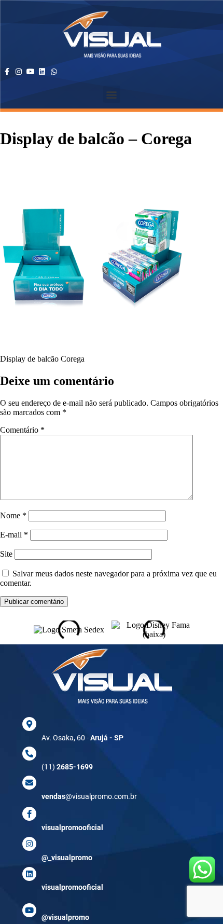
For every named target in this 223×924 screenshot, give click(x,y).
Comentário (22, 429)
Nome (13, 515)
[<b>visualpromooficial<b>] (29, 874)
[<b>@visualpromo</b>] (29, 910)
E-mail (14, 534)
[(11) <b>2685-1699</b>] (29, 754)
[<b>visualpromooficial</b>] (29, 814)
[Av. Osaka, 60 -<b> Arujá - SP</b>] (29, 724)
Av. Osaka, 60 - (82, 738)
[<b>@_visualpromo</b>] (29, 844)
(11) (67, 767)
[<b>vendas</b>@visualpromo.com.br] (29, 783)
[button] (111, 94)
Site (6, 553)
